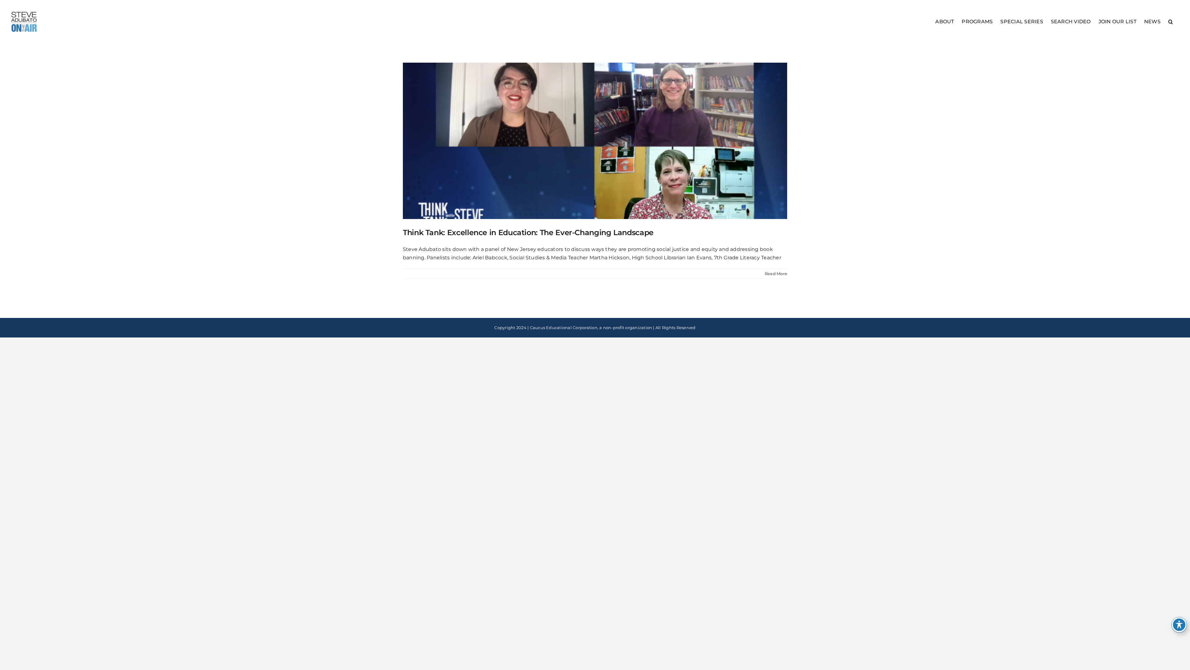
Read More (776, 273)
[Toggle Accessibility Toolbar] (1179, 624)
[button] (1170, 21)
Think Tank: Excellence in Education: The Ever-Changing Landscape (528, 232)
